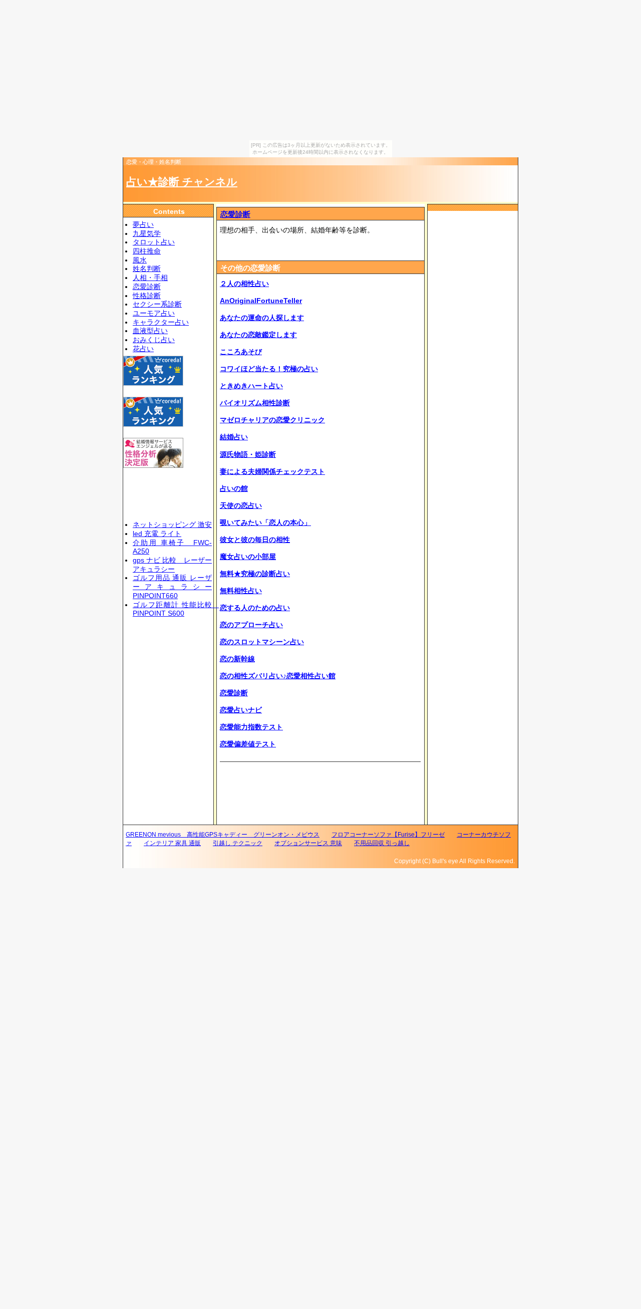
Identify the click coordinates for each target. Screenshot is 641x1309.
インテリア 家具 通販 (172, 843)
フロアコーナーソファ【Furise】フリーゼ (388, 834)
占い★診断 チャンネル (181, 181)
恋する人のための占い (255, 608)
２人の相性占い (244, 284)
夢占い (143, 224)
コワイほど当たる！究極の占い (269, 369)
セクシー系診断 (157, 304)
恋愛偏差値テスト (248, 744)
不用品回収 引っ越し (382, 843)
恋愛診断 (235, 214)
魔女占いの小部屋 (248, 557)
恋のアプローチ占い (251, 625)
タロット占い (154, 242)
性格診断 (147, 296)
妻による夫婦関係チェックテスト (272, 471)
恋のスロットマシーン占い (262, 642)
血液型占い (150, 331)
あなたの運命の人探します (262, 318)
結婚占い (234, 437)
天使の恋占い (241, 505)
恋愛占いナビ (241, 710)
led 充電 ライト (157, 534)
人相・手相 (150, 278)
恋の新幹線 (237, 659)
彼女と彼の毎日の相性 (255, 540)
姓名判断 (147, 269)
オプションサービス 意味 (308, 843)
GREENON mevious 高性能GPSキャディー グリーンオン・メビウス (222, 834)
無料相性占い (241, 591)
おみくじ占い (154, 340)
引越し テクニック (237, 843)
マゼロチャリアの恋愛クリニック (272, 420)
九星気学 (147, 233)
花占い (143, 349)
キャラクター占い (161, 322)
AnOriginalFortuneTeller (261, 301)
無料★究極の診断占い (255, 574)
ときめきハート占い (251, 386)
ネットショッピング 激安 (172, 525)
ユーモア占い (154, 313)
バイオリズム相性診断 (255, 403)
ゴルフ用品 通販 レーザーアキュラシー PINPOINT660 (172, 586)
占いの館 (234, 488)
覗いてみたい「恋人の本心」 (265, 523)
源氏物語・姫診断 (248, 454)
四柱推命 (147, 251)
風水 (140, 260)
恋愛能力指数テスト (251, 727)
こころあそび (241, 352)
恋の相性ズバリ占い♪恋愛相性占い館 (278, 676)
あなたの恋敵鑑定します (258, 335)
